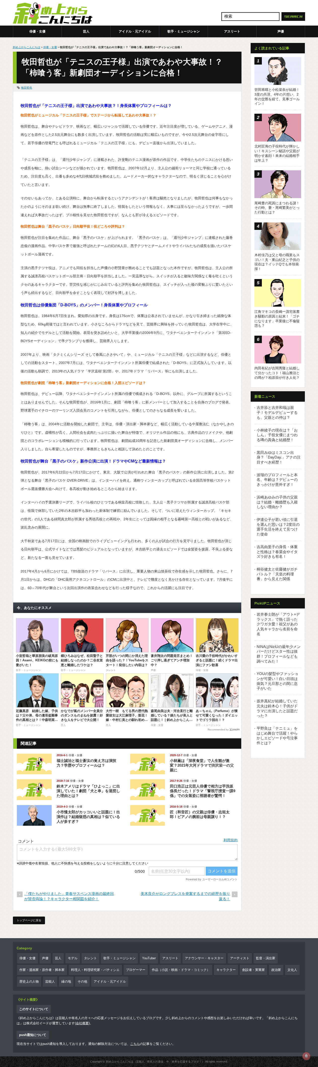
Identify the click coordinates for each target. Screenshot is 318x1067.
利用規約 (231, 840)
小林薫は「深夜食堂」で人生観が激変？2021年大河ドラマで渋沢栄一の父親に (202, 765)
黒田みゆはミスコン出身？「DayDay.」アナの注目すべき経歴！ (279, 457)
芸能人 (50, 981)
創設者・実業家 (253, 970)
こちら (135, 1044)
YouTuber (149, 958)
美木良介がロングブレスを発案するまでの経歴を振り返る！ (185, 896)
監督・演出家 (265, 958)
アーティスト (239, 958)
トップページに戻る (29, 920)
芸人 (86, 31)
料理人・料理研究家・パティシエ (95, 970)
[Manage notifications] (306, 1056)
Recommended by (218, 729)
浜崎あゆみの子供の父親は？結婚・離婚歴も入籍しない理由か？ (277, 502)
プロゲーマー (135, 970)
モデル (73, 958)
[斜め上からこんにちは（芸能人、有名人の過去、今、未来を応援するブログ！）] (52, 13)
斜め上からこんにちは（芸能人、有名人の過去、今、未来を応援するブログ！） (155, 1061)
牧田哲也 (26, 87)
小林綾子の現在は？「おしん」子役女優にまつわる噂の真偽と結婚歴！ (277, 435)
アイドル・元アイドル (135, 31)
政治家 (276, 970)
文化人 (292, 970)
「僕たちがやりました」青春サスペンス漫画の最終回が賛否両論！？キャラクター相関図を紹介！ (69, 896)
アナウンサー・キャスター (204, 958)
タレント (90, 958)
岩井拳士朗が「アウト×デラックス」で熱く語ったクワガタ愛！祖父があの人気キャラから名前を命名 (278, 624)
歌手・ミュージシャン (183, 31)
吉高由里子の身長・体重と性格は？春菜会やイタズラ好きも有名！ (277, 552)
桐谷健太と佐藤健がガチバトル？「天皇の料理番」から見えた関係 (277, 574)
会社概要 (82, 1023)
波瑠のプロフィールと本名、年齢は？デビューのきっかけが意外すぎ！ (277, 480)
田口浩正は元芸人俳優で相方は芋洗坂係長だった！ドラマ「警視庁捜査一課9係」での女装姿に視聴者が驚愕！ (202, 791)
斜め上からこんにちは (26, 47)
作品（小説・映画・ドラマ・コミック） (181, 970)
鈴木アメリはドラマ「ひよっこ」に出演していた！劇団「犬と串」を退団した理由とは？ (88, 791)
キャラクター (226, 970)
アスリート (232, 31)
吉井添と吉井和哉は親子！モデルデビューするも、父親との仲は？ (277, 412)
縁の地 (66, 981)
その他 (82, 981)
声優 (281, 31)
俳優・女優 (37, 31)
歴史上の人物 (29, 981)
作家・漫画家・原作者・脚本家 (42, 970)
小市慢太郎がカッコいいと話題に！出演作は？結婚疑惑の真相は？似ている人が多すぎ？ (88, 816)
